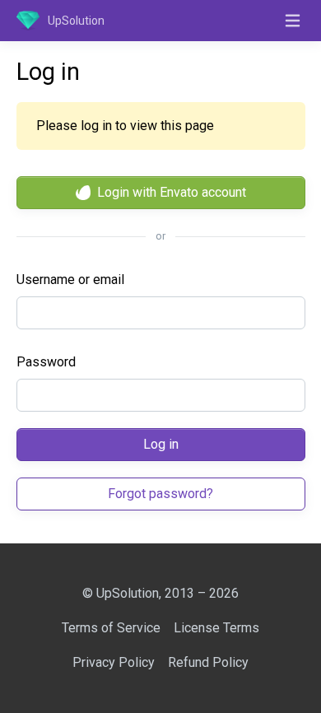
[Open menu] (293, 20)
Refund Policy (208, 662)
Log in (161, 444)
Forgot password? (160, 493)
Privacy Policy (113, 662)
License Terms (216, 628)
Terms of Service (111, 628)
